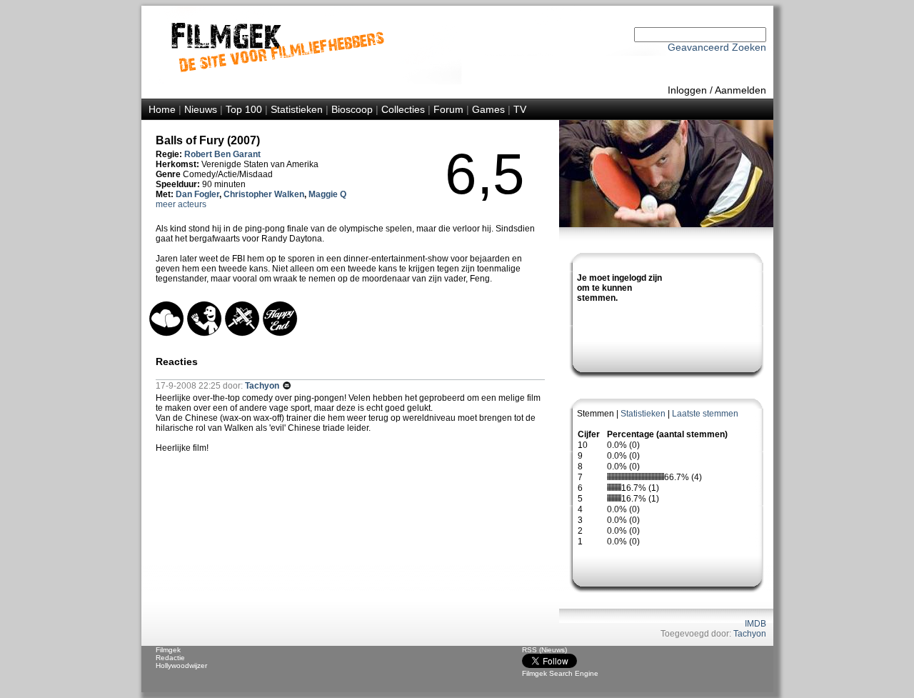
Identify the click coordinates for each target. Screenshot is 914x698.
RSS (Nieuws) (544, 650)
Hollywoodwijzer (181, 665)
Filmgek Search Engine (560, 673)
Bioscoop (352, 109)
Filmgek (168, 650)
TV (519, 109)
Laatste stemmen (705, 414)
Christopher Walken (264, 194)
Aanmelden (740, 90)
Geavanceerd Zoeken (717, 47)
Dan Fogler (197, 194)
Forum (448, 109)
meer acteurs (181, 204)
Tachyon (749, 634)
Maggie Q (327, 194)
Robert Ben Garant (222, 154)
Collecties (403, 109)
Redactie (170, 658)
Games (488, 109)
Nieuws (200, 109)
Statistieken (297, 109)
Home (162, 109)
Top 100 (244, 109)
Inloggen (687, 90)
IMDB (755, 624)
